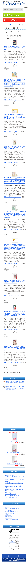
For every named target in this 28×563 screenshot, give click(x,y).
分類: (6, 32)
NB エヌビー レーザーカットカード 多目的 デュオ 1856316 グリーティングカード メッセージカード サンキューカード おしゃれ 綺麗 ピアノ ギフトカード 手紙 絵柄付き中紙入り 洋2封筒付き (15, 214)
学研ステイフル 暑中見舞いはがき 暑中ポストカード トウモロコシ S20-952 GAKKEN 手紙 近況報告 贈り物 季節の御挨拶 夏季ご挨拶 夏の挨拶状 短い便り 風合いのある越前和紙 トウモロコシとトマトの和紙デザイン (15, 247)
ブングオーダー (21, 559)
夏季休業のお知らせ (10, 475)
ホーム (25, 7)
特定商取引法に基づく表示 (12, 511)
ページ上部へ (16, 556)
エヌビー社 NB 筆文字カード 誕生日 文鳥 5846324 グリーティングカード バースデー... (15, 388)
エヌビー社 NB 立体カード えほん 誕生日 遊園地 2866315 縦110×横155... (15, 383)
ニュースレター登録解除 (11, 519)
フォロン (6, 105)
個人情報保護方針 (9, 513)
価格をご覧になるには (10, 62)
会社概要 (7, 507)
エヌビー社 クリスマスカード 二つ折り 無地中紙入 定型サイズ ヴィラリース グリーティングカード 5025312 (14, 147)
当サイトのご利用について (12, 508)
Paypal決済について (10, 494)
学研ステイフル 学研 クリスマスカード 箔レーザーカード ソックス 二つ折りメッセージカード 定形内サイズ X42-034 (15, 282)
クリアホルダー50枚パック (14, 452)
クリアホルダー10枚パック (14, 441)
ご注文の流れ (8, 510)
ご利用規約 (8, 515)
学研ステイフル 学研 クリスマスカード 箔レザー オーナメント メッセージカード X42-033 (14, 48)
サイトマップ (8, 518)
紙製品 (10, 25)
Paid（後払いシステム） (11, 497)
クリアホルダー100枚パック (14, 464)
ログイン (27, 7)
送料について (8, 492)
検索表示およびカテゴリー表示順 (14, 489)
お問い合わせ (8, 516)
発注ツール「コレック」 (11, 490)
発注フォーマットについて (12, 495)
